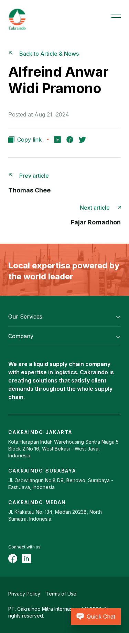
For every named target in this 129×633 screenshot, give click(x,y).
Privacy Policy (24, 594)
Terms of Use (61, 594)
